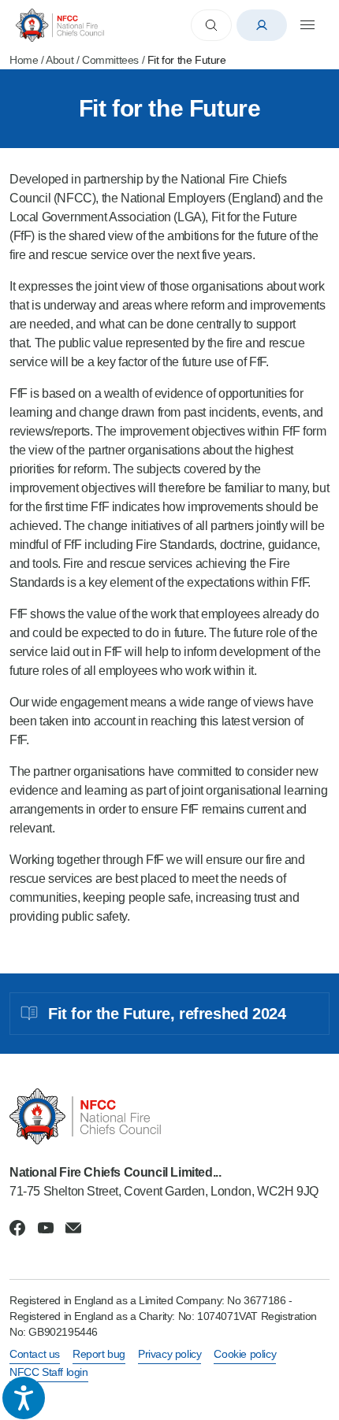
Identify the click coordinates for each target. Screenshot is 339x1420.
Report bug (99, 1354)
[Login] (262, 25)
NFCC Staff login (48, 1372)
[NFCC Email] (73, 1228)
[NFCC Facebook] (17, 1228)
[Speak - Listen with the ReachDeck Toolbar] (23, 1398)
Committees (110, 60)
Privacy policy (169, 1354)
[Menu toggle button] (307, 25)
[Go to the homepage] (60, 25)
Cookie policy (245, 1354)
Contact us (34, 1354)
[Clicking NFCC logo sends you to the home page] (169, 1116)
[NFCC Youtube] (46, 1228)
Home (23, 60)
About (59, 60)
